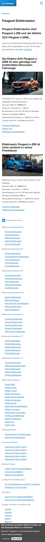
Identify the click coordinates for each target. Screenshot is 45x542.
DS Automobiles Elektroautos (17, 257)
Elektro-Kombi (10, 403)
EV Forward (8, 3)
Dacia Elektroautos (12, 244)
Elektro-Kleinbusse (12, 394)
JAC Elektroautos (12, 282)
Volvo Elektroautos (12, 369)
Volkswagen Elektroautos (15, 366)
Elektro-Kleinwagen (13, 400)
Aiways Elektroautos (13, 232)
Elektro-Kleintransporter (14, 397)
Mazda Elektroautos (13, 297)
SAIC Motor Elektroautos (15, 332)
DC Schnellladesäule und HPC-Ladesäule (22, 484)
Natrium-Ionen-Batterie (14, 475)
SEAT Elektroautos (12, 341)
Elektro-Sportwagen (13, 419)
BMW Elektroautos (12, 238)
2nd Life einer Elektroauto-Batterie (19, 497)
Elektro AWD (10, 385)
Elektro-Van (9, 422)
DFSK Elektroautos (13, 254)
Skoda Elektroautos (13, 347)
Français (8, 515)
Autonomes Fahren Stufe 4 (16, 456)
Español (8, 512)
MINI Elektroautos (12, 300)
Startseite (6, 13)
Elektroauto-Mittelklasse (14, 416)
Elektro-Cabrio (11, 388)
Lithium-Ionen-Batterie (14, 472)
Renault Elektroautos (13, 328)
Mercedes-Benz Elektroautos (16, 303)
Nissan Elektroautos (13, 307)
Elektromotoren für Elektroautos (18, 434)
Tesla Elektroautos (12, 353)
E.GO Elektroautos (12, 260)
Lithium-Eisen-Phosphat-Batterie (18, 469)
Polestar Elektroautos (13, 322)
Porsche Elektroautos (13, 325)
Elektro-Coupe (11, 391)
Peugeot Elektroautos (11, 126)
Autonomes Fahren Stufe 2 (16, 450)
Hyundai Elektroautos (13, 279)
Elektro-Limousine (12, 409)
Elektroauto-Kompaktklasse (13, 132)
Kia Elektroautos (11, 288)
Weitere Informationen (15, 534)
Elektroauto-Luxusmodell (15, 413)
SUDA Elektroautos (13, 344)
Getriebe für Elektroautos (15, 438)
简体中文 (8, 522)
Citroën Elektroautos (13, 241)
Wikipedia (28, 49)
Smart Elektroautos (12, 350)
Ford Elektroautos (12, 266)
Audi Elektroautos (12, 235)
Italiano (8, 519)
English (8, 509)
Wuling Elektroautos (13, 372)
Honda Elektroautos (13, 275)
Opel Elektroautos (12, 310)
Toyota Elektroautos (13, 363)
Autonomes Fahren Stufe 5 (16, 459)
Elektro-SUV (7, 129)
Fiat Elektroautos (12, 263)
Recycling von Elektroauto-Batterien (19, 500)
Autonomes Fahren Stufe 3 (16, 453)
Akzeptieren (6, 539)
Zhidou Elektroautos (13, 375)
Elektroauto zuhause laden (16, 487)
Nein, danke (16, 539)
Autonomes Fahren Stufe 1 (16, 447)
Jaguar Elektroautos (13, 285)
